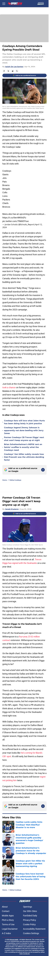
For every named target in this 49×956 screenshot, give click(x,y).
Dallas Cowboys (15, 480)
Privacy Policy (29, 920)
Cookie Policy (29, 924)
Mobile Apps (8, 915)
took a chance (9, 387)
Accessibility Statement (34, 929)
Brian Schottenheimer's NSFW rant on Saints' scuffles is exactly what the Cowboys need (23, 447)
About (5, 906)
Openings (27, 906)
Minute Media (14, 939)
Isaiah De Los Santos (14, 67)
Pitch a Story (8, 920)
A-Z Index (6, 933)
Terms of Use (8, 924)
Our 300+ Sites (30, 911)
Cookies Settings (31, 933)
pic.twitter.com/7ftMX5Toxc (15, 221)
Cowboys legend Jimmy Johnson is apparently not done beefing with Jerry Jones (24, 430)
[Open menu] (3, 3)
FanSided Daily (30, 915)
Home (4, 480)
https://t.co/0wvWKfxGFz (14, 217)
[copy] (17, 71)
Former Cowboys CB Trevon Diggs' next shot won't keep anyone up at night (24, 438)
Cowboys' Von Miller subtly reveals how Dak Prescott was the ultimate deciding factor (24, 457)
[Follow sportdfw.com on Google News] (43, 470)
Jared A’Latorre (12, 509)
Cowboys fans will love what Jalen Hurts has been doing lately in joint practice (24, 422)
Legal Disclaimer (10, 929)
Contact (5, 911)
